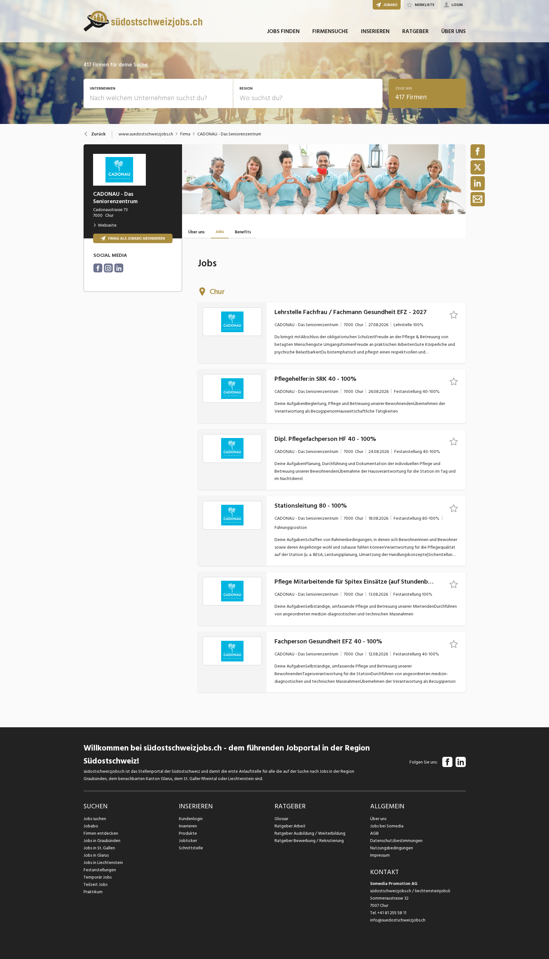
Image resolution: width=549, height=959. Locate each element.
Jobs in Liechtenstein (103, 862)
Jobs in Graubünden (102, 840)
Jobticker (188, 840)
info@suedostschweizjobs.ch (397, 920)
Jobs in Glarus (96, 855)
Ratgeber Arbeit (290, 826)
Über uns (378, 818)
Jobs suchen (95, 818)
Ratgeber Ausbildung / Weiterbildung (309, 833)
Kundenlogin (191, 818)
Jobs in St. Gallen (99, 848)
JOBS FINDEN (283, 31)
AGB (374, 833)
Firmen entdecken (101, 833)
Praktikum (93, 891)
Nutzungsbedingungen (391, 848)
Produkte (188, 833)
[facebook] (97, 268)
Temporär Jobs (98, 877)
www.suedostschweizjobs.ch (146, 134)
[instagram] (108, 268)
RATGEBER (415, 31)
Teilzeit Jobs (95, 884)
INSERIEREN (375, 31)
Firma (185, 134)
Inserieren (188, 826)
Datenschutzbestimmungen (396, 840)
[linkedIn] (118, 268)
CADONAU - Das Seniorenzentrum (229, 134)
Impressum (380, 855)
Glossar (281, 818)
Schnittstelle (191, 848)
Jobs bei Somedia (386, 826)
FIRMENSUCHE (330, 31)
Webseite (107, 225)
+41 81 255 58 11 (391, 912)
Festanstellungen (100, 869)
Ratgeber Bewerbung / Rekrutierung (309, 840)
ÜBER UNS (453, 31)
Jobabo (91, 826)
